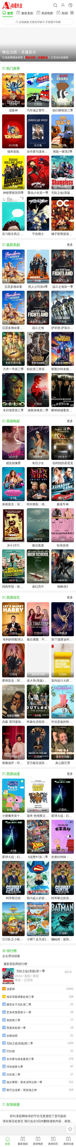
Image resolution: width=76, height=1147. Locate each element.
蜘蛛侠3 (62, 586)
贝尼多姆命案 (13, 286)
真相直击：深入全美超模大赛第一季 (13, 504)
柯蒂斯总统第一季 (62, 898)
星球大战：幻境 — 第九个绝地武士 (62, 815)
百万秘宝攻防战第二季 (38, 763)
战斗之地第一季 (62, 286)
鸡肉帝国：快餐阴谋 (13, 586)
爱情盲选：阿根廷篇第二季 (13, 680)
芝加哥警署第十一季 (19, 1012)
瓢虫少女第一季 (38, 192)
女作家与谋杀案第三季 (38, 151)
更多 (70, 244)
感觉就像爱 (13, 463)
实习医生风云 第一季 (13, 234)
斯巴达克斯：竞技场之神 (22, 1090)
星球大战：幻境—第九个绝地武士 (13, 857)
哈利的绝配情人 (13, 639)
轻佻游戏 (63, 545)
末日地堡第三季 (13, 410)
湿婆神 (13, 110)
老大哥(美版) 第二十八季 (38, 680)
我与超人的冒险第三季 (38, 898)
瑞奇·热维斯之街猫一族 (38, 815)
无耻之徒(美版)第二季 (20, 1043)
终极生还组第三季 (38, 721)
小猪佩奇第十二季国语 (13, 815)
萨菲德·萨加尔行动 (62, 328)
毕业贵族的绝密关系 (62, 721)
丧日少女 (38, 463)
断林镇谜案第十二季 (62, 410)
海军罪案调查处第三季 (20, 996)
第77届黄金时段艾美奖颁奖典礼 (62, 639)
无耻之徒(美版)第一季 (62, 192)
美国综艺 (67, 13)
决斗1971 (13, 545)
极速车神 (63, 504)
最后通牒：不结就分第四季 (38, 639)
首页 (9, 13)
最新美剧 (26, 13)
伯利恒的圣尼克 (62, 463)
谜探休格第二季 (38, 410)
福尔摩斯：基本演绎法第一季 (24, 1082)
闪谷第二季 (13, 1074)
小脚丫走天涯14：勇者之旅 (38, 939)
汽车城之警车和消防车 (38, 110)
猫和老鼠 (13, 151)
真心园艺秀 (62, 763)
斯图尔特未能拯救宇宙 (62, 369)
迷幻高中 (38, 586)
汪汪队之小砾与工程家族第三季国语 (13, 939)
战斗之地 (38, 328)
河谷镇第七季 (15, 1066)
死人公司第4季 (38, 286)
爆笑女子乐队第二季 (19, 1004)
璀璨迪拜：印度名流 (13, 763)
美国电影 (47, 13)
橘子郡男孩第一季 (62, 234)
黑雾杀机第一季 (16, 1027)
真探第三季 (13, 1020)
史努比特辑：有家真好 (62, 857)
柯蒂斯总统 (13, 898)
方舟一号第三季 (13, 369)
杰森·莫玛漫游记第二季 (13, 721)
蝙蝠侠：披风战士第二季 (62, 939)
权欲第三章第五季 (38, 369)
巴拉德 (11, 1051)
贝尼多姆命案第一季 (13, 328)
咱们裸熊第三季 (62, 110)
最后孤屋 (38, 545)
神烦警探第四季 (13, 192)
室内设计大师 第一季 (62, 680)
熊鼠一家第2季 (62, 151)
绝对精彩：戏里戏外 (38, 504)
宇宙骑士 (38, 234)
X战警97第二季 (38, 857)
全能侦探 (12, 1035)
